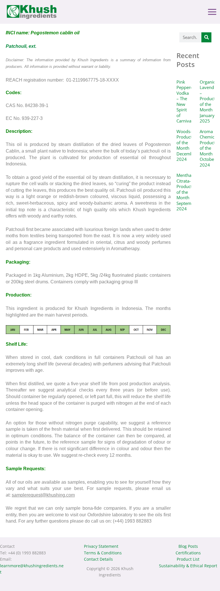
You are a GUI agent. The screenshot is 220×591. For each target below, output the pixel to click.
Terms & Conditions (103, 553)
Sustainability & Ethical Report (188, 565)
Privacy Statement (101, 546)
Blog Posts (188, 546)
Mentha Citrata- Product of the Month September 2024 (187, 192)
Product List (188, 559)
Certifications (188, 553)
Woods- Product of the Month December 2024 (186, 145)
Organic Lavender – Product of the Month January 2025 (209, 101)
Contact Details (98, 559)
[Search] (206, 37)
